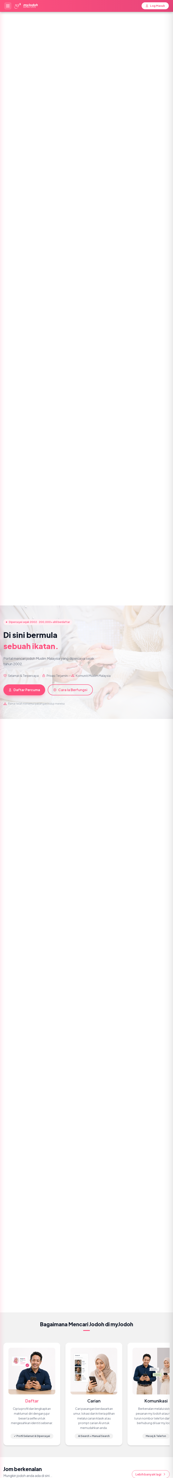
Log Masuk (157, 5)
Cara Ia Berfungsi (72, 690)
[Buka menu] (7, 5)
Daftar (32, 1400)
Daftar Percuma (27, 690)
